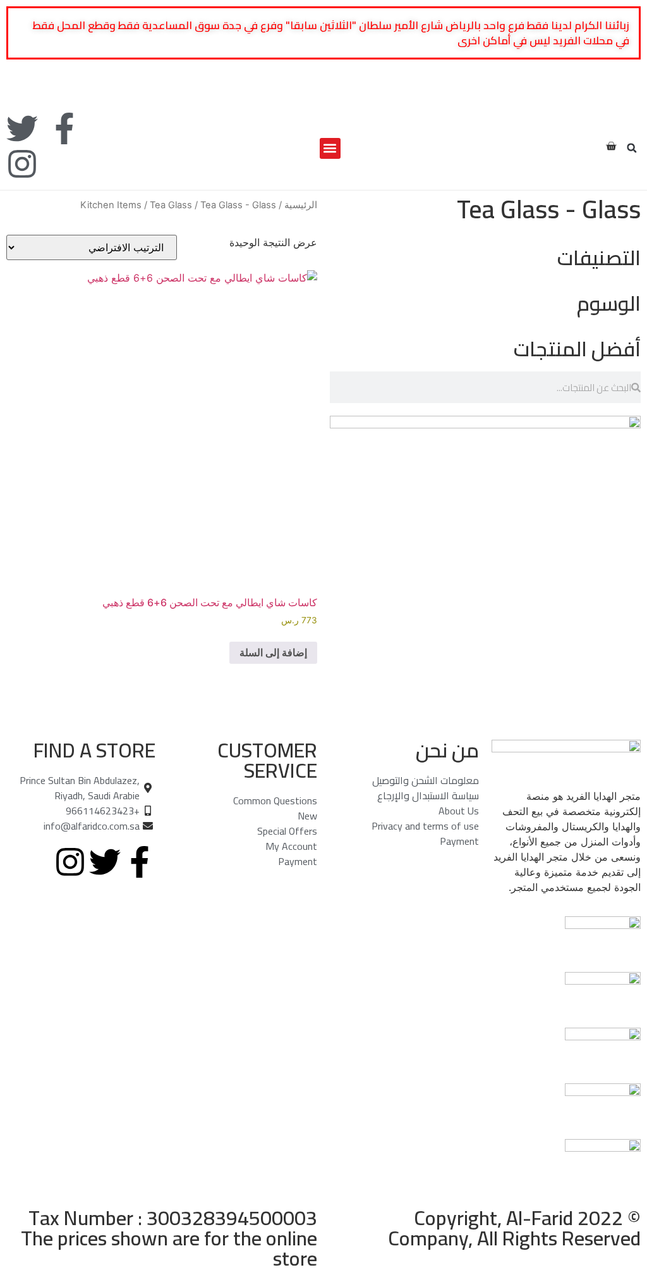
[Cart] (611, 146)
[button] (632, 148)
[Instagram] (22, 164)
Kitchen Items (111, 205)
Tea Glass (171, 205)
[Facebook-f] (64, 128)
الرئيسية (300, 205)
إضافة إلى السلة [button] (273, 652)
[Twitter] (22, 128)
